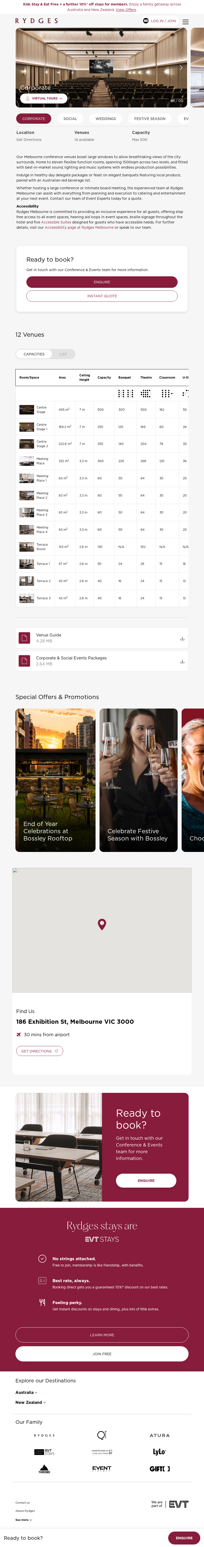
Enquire (102, 282)
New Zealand (28, 1402)
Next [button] (181, 68)
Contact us (22, 1502)
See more (22, 1520)
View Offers (126, 9)
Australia (24, 1392)
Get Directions (29, 139)
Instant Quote (102, 296)
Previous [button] (20, 68)
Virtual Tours (45, 99)
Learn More (102, 1335)
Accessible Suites (56, 222)
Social (70, 118)
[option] (102, 7)
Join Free (102, 1354)
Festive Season (149, 118)
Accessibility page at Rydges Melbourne (79, 227)
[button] (102, 924)
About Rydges (25, 1511)
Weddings (106, 118)
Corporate (33, 118)
